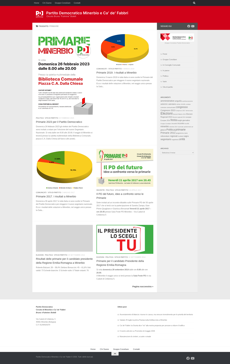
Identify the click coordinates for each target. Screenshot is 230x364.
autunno (164, 104)
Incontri (100, 190)
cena (178, 104)
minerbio (165, 126)
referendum (165, 136)
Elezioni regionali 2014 (178, 117)
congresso (182, 107)
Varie (165, 81)
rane (186, 133)
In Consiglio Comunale (171, 65)
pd (192, 126)
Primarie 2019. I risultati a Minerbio (116, 72)
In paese (166, 70)
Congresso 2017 (180, 110)
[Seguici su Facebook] (188, 26)
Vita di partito (51, 118)
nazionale (180, 126)
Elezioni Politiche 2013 (179, 114)
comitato (188, 104)
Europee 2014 (165, 120)
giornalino (186, 120)
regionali (174, 136)
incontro (181, 123)
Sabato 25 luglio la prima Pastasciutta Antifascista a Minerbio (143, 320)
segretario (166, 139)
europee (188, 117)
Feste (165, 54)
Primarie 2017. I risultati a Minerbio (56, 196)
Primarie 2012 (168, 132)
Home (36, 3)
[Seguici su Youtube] (192, 26)
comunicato (171, 107)
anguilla (178, 101)
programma (180, 133)
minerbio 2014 (173, 126)
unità (182, 139)
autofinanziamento (187, 101)
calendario (172, 104)
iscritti (187, 123)
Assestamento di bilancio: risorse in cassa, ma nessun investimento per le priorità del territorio (156, 314)
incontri (174, 123)
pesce (163, 130)
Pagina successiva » (142, 286)
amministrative (167, 101)
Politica (39, 118)
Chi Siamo (47, 3)
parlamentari (187, 126)
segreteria (175, 139)
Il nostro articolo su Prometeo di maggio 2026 (137, 331)
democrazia (189, 110)
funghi (179, 120)
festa (174, 120)
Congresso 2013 (168, 110)
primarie (180, 129)
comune (163, 107)
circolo (183, 104)
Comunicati (101, 69)
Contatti (77, 3)
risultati (180, 136)
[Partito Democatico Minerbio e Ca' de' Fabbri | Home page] (82, 14)
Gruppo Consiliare (62, 3)
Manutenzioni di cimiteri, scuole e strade (135, 336)
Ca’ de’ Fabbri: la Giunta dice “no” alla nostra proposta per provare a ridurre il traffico (152, 325)
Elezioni (40, 255)
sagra (186, 136)
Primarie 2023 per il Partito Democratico (59, 121)
